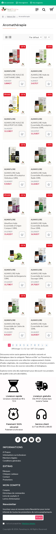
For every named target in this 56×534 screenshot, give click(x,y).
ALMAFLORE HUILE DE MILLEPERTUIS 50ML (14, 123)
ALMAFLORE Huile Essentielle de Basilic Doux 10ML (40, 225)
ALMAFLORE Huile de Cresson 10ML (40, 76)
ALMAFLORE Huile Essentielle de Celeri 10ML (39, 326)
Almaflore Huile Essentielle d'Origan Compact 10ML (12, 225)
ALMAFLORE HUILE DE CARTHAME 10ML (14, 76)
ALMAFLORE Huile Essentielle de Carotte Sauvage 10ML (40, 275)
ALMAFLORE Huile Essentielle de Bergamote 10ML (15, 275)
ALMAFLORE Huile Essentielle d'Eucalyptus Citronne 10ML (41, 125)
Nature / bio (11, 16)
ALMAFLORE (9, 71)
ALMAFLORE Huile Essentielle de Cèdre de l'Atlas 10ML (14, 326)
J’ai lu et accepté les (20, 523)
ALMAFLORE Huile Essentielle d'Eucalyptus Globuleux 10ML (14, 175)
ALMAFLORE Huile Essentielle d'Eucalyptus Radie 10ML (41, 175)
